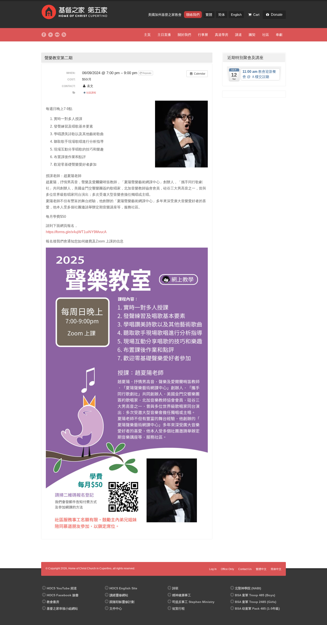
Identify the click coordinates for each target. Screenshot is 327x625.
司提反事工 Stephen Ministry (193, 602)
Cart (256, 14)
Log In (213, 569)
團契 (252, 35)
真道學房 (221, 35)
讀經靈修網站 (118, 595)
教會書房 (53, 602)
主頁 (147, 35)
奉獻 (279, 35)
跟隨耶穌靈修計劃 (121, 602)
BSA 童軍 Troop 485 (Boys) (255, 595)
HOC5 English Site (123, 588)
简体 (221, 14)
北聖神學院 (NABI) (248, 588)
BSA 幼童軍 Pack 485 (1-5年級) (257, 608)
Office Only (227, 569)
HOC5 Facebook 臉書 (63, 595)
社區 (265, 35)
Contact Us (245, 569)
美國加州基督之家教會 (165, 14)
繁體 (209, 14)
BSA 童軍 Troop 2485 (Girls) (255, 602)
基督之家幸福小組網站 (62, 608)
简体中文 (276, 569)
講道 (238, 35)
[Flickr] (57, 34)
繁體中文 (261, 569)
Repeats (147, 73)
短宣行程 (178, 608)
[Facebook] (43, 34)
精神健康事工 (181, 595)
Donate (277, 14)
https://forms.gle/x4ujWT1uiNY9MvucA (76, 232)
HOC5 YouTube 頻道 (62, 588)
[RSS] (64, 34)
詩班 (175, 588)
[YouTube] (50, 34)
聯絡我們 (193, 14)
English (236, 14)
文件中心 (115, 608)
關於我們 (184, 35)
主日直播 (164, 35)
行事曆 (203, 35)
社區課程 (91, 92)
